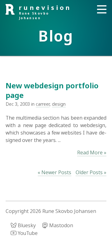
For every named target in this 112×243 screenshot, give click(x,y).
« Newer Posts (54, 172)
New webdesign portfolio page (52, 90)
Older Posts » (91, 172)
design (59, 104)
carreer (42, 104)
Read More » (91, 152)
